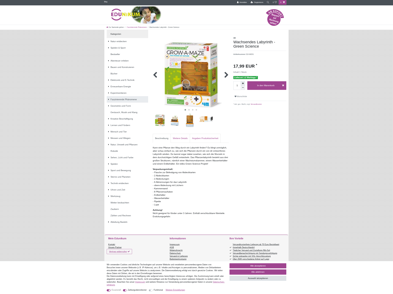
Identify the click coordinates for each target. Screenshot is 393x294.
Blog (105, 2)
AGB (172, 247)
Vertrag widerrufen (118, 251)
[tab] (162, 138)
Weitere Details (180, 138)
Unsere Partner (115, 247)
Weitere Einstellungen (175, 290)
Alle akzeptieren (258, 266)
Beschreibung (161, 138)
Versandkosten (256, 104)
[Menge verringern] (243, 88)
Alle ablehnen (258, 272)
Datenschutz (175, 253)
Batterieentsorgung (178, 259)
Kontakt (111, 244)
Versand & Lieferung (179, 256)
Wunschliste (241, 96)
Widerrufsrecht (176, 250)
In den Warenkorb (265, 85)
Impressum (175, 244)
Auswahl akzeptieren (258, 278)
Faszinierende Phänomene (136, 27)
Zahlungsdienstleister (137, 290)
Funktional (158, 290)
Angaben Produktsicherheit (205, 138)
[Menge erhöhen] (243, 83)
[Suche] (268, 2)
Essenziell (116, 290)
